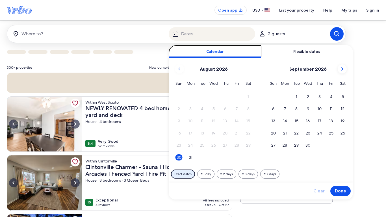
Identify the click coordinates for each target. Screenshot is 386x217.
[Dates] (212, 34)
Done (340, 191)
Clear (319, 191)
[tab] (215, 51)
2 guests (276, 34)
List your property (296, 10)
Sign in (372, 10)
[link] (75, 103)
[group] (119, 139)
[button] (248, 97)
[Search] (337, 34)
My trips (349, 10)
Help (327, 10)
